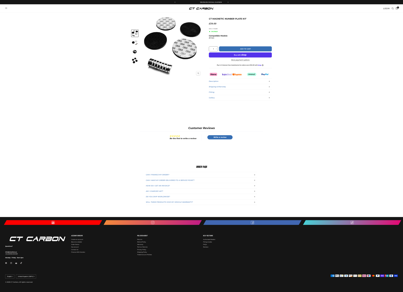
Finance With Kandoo (78, 252)
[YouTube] (17, 263)
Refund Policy (141, 242)
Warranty (140, 244)
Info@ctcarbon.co (11, 252)
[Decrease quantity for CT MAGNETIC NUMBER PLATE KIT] (210, 48)
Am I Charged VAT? (154, 191)
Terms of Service (142, 247)
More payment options (240, 60)
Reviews (205, 247)
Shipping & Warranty (217, 87)
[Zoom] (198, 73)
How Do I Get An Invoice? (158, 186)
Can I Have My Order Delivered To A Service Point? (170, 180)
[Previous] (158, 47)
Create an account (77, 239)
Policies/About (142, 235)
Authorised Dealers (209, 239)
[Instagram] (12, 263)
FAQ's (205, 244)
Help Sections (208, 235)
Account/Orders (77, 235)
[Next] (186, 44)
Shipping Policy (142, 252)
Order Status (75, 244)
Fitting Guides (207, 242)
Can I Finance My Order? (157, 175)
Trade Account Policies (144, 254)
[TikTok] (22, 263)
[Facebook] (7, 263)
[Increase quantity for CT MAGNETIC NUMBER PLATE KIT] (216, 48)
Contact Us (74, 249)
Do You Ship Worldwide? (158, 197)
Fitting (211, 92)
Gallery (212, 98)
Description (213, 81)
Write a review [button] (219, 137)
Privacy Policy (141, 249)
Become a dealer (76, 242)
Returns (139, 239)
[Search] (393, 8)
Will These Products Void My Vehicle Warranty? (169, 202)
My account (75, 247)
